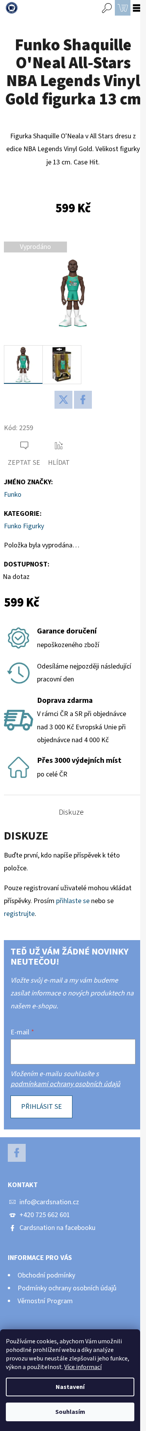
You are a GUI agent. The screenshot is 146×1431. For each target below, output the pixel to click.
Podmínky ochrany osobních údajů (67, 1288)
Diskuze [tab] (71, 812)
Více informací (83, 1367)
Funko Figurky (24, 526)
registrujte (19, 914)
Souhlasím (70, 1412)
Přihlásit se (41, 1107)
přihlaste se (73, 901)
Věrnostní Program (45, 1301)
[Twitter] (63, 400)
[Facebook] (83, 400)
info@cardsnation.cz (49, 1202)
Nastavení (70, 1387)
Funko (12, 494)
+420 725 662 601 (44, 1215)
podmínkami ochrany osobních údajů (65, 1084)
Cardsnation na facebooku (57, 1228)
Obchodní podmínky (46, 1275)
